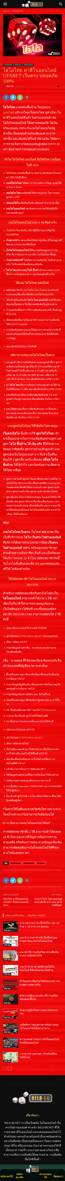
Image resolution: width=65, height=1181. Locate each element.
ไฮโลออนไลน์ (18, 11)
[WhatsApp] (20, 97)
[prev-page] (5, 1068)
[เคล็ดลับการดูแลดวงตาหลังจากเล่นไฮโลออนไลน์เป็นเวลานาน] (10, 1028)
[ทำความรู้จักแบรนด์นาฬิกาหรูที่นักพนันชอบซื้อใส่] (10, 999)
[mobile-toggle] (5, 4)
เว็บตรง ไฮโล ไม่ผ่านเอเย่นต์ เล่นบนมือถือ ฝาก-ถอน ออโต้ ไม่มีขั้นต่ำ (48, 902)
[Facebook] (6, 97)
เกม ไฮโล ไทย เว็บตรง (35, 290)
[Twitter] (13, 97)
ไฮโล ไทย (18, 65)
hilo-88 (10, 86)
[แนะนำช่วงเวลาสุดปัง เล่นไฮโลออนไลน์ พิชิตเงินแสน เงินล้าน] (10, 970)
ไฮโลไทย (11, 173)
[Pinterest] (27, 97)
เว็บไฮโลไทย (8, 65)
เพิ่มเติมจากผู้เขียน (37, 915)
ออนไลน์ (8, 112)
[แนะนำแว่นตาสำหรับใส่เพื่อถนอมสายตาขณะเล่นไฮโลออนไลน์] (10, 941)
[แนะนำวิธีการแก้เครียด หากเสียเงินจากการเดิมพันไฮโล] (10, 955)
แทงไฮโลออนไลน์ (44, 294)
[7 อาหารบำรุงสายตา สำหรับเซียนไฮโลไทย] (10, 1057)
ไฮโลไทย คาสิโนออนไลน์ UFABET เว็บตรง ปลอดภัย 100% (16, 902)
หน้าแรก (6, 11)
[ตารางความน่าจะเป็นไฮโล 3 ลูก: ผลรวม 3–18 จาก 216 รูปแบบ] (10, 926)
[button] (61, 4)
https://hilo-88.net (30, 636)
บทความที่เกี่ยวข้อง (14, 915)
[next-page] (10, 1068)
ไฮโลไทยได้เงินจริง (40, 510)
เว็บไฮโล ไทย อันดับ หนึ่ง (19, 230)
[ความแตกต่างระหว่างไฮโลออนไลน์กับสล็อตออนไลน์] (10, 1043)
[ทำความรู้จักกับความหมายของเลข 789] (10, 1014)
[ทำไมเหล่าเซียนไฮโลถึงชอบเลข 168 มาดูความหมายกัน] (10, 984)
